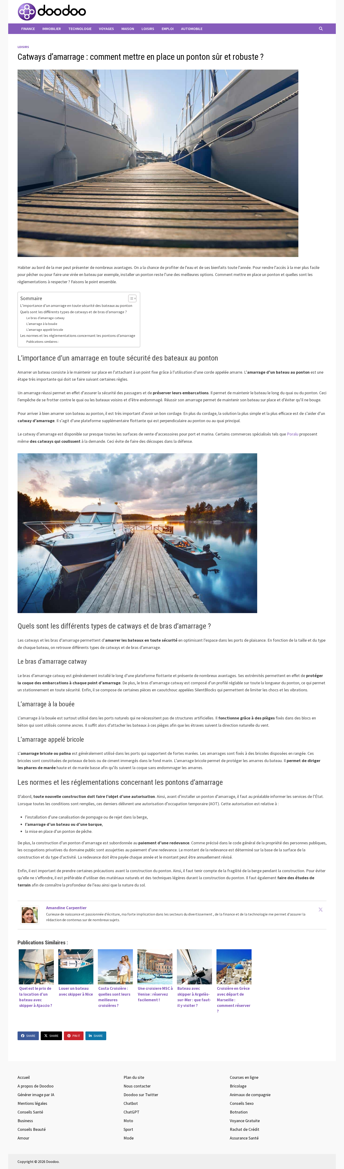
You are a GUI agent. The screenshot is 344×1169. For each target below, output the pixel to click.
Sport (128, 1129)
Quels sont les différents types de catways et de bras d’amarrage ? (73, 311)
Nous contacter (137, 1086)
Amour (23, 1138)
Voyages (106, 28)
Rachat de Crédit (244, 1129)
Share (30, 1036)
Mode (129, 1138)
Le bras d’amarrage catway (45, 318)
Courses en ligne (244, 1077)
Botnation (239, 1112)
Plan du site (134, 1077)
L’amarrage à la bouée (41, 324)
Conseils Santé (30, 1112)
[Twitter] (320, 909)
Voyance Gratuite (245, 1120)
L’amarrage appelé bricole (44, 330)
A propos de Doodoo (36, 1086)
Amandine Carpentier (66, 907)
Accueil (24, 1077)
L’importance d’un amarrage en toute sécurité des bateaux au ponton (76, 305)
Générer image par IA (36, 1094)
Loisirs (148, 28)
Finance (28, 28)
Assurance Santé (244, 1138)
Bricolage (238, 1086)
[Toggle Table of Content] (130, 298)
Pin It (76, 1036)
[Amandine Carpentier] (29, 914)
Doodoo (52, 1161)
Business (25, 1120)
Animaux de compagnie (250, 1094)
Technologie (79, 28)
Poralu (292, 434)
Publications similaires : (42, 341)
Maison (127, 28)
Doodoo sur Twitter (141, 1094)
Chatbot (131, 1103)
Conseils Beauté (32, 1129)
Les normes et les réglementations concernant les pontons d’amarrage (77, 335)
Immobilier (51, 28)
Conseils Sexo (242, 1103)
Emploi (168, 28)
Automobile (191, 28)
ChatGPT (131, 1112)
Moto (128, 1120)
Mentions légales (32, 1103)
